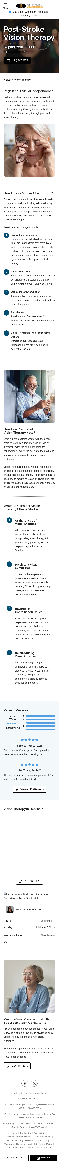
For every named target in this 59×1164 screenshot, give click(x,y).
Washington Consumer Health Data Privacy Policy (28, 1144)
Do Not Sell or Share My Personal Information (29, 1147)
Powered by (28, 1123)
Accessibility (39, 1133)
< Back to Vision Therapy (17, 79)
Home (14, 1133)
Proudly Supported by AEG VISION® (29, 1127)
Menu (5, 8)
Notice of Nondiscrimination (18, 1136)
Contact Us (25, 1133)
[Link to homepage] (29, 6)
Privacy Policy (42, 1140)
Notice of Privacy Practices (20, 1140)
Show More (46, 921)
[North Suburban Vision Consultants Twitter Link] (34, 1083)
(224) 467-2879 (33, 1108)
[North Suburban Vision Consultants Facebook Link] (24, 1083)
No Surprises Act (43, 1136)
